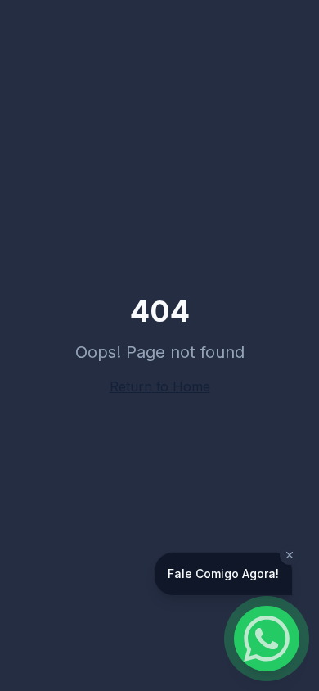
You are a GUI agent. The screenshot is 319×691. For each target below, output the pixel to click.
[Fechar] (289, 555)
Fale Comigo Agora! (223, 573)
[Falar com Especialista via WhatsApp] (266, 638)
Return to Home (160, 386)
